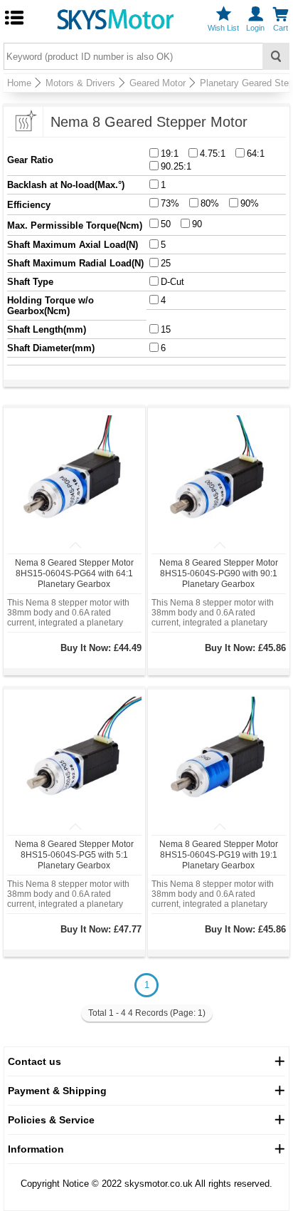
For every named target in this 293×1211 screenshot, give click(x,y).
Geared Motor (157, 83)
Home (19, 83)
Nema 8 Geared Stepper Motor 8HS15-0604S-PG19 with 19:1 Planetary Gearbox (218, 854)
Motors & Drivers (80, 83)
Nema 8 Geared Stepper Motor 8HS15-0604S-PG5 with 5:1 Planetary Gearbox (74, 854)
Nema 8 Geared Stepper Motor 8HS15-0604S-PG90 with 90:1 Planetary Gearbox (218, 573)
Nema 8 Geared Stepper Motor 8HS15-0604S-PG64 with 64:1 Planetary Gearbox (74, 573)
